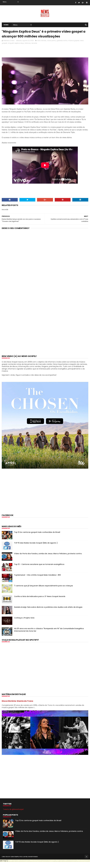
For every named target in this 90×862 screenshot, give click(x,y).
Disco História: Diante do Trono (17, 701)
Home (6, 25)
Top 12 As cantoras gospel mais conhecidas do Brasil (37, 532)
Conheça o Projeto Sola (24, 618)
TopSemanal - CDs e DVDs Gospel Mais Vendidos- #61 (37, 575)
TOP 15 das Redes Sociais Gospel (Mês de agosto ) (36, 543)
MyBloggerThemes (31, 857)
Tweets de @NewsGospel (13, 809)
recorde (34, 43)
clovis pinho (51, 41)
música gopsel (73, 41)
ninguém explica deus (16, 43)
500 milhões (41, 41)
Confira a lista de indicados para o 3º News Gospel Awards (39, 596)
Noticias (28, 43)
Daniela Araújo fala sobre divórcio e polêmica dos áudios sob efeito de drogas (48, 607)
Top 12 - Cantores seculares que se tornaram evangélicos (39, 564)
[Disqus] (45, 262)
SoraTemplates (16, 857)
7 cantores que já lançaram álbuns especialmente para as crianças (43, 586)
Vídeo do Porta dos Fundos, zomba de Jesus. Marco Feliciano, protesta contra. (48, 553)
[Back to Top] (86, 856)
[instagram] (86, 2)
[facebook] (75, 2)
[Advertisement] (44, 51)
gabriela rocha (62, 41)
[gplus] (83, 2)
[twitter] (79, 2)
